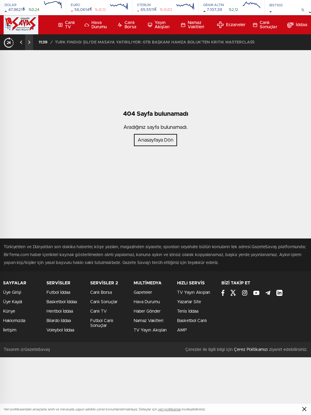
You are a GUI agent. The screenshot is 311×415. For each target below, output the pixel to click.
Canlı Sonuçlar (268, 25)
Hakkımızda (14, 321)
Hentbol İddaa (59, 311)
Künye (9, 311)
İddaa (302, 25)
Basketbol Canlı (192, 321)
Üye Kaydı (12, 302)
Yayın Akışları (162, 25)
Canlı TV (70, 25)
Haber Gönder (147, 311)
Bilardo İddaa (58, 321)
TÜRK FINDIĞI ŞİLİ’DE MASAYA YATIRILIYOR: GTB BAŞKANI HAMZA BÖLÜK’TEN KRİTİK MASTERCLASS (155, 42)
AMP (182, 330)
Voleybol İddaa (60, 330)
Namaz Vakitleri (196, 25)
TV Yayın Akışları (150, 330)
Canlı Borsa (130, 25)
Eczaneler (235, 25)
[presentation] (21, 42)
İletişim (9, 330)
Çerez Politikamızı (251, 350)
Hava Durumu (99, 25)
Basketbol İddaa (61, 302)
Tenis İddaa (187, 311)
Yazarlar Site (189, 302)
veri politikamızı (169, 409)
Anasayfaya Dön (155, 140)
